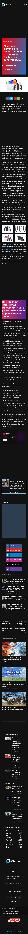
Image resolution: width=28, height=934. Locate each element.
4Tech (7, 593)
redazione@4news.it (16, 883)
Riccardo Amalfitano (10, 65)
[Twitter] (11, 98)
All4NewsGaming (6, 688)
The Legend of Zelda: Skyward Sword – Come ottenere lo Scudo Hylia (7, 627)
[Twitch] (15, 901)
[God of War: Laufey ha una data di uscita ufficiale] (8, 771)
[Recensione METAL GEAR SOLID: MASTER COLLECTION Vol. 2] (4, 581)
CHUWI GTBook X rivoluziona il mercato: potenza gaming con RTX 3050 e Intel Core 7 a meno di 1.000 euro (15, 589)
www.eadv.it (10, 931)
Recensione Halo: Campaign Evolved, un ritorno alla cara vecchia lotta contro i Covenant (15, 598)
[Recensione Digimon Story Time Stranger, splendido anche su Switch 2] (14, 649)
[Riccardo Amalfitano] (5, 486)
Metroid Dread (9, 249)
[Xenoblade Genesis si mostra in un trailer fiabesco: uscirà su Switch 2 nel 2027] (14, 674)
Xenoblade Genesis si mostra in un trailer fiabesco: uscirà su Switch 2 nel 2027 (13, 684)
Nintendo (10, 41)
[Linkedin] (15, 492)
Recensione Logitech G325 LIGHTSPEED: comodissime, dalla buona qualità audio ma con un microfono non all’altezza (15, 607)
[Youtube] (12, 901)
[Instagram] (12, 492)
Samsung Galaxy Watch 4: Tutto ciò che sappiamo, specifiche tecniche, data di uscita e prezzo (20, 627)
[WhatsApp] (18, 98)
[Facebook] (8, 98)
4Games (4, 41)
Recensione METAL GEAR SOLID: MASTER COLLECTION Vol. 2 (15, 580)
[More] (22, 98)
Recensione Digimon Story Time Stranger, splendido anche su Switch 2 (13, 659)
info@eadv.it (18, 931)
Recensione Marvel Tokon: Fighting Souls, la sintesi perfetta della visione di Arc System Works (17, 743)
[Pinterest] (15, 98)
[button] (7, 229)
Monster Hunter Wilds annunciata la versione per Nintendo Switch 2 (14, 709)
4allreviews (9, 601)
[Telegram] (11, 897)
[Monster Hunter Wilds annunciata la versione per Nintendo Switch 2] (14, 699)
